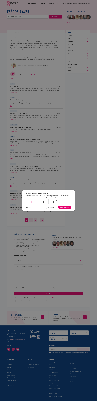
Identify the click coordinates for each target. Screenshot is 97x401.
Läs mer (60, 197)
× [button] (72, 191)
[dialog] (48, 200)
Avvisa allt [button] (51, 207)
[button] (30, 207)
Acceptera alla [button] (64, 207)
